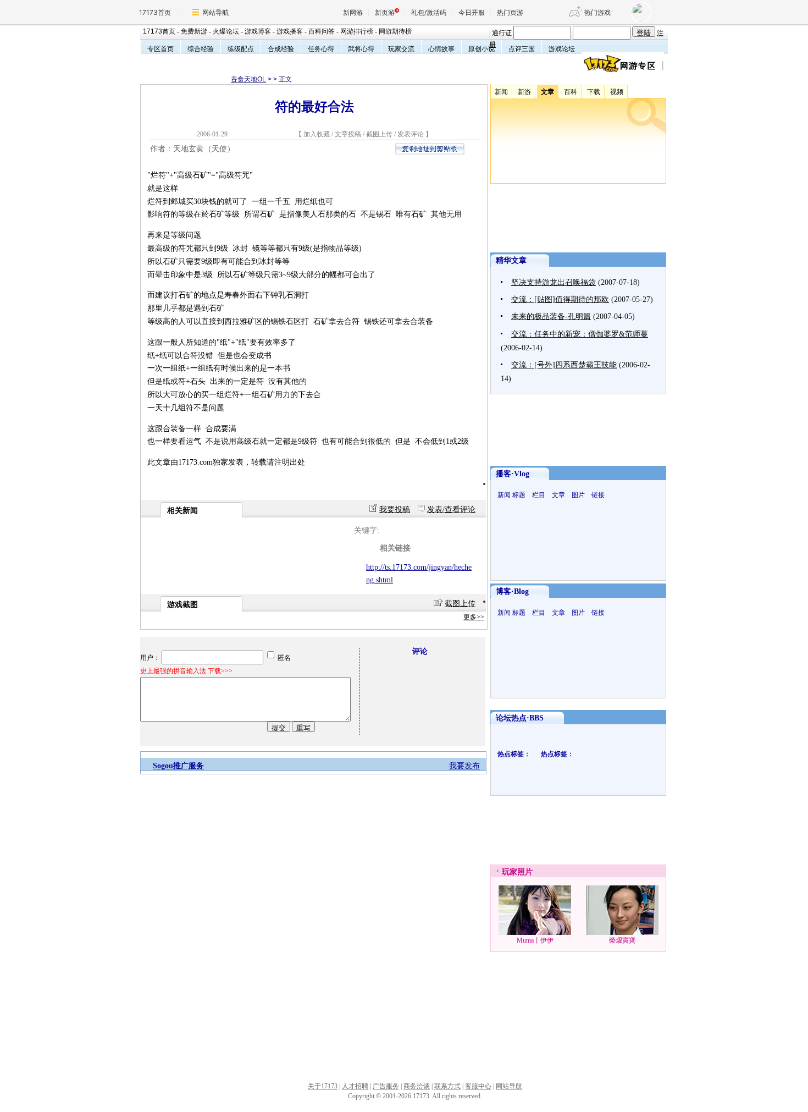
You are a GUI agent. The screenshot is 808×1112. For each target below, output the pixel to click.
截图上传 (379, 134)
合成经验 (281, 49)
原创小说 (481, 49)
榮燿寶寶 (622, 940)
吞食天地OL (248, 79)
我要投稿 (394, 509)
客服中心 (478, 1086)
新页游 (385, 12)
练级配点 (241, 49)
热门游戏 (597, 12)
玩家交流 (401, 49)
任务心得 (321, 49)
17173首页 (155, 12)
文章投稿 (349, 134)
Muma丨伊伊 (535, 940)
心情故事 (441, 49)
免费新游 (194, 31)
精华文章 (511, 260)
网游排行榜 (356, 31)
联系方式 (447, 1086)
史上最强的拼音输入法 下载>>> (186, 671)
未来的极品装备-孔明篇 (551, 316)
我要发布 (464, 766)
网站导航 (215, 12)
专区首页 (160, 49)
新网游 (353, 12)
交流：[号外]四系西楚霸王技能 (564, 365)
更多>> (473, 617)
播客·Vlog (512, 474)
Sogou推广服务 (178, 766)
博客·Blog (512, 591)
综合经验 (200, 49)
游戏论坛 (562, 49)
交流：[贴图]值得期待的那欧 (560, 299)
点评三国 (521, 49)
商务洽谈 (416, 1086)
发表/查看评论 (451, 509)
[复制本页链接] (429, 152)
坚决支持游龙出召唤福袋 (553, 282)
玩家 (509, 872)
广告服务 (386, 1086)
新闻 (504, 495)
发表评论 (410, 134)
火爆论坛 (226, 31)
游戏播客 (289, 31)
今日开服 (471, 12)
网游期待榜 (395, 31)
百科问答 (321, 31)
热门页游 (510, 12)
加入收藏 (316, 134)
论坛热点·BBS (520, 718)
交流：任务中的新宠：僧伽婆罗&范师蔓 (579, 334)
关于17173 (322, 1086)
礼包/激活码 (428, 12)
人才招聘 (355, 1086)
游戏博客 (258, 31)
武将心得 (361, 49)
